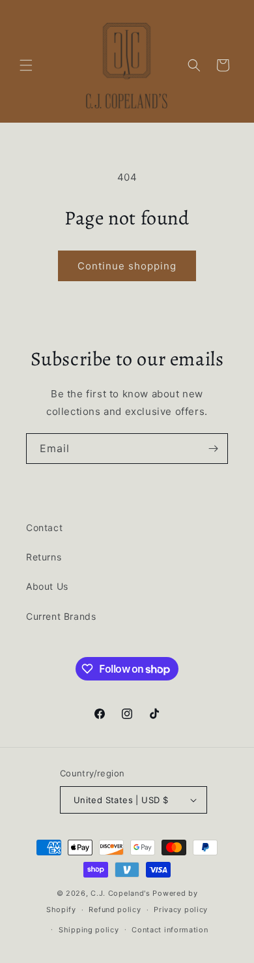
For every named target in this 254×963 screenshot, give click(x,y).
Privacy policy (181, 909)
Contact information (170, 929)
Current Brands (61, 616)
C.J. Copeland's (120, 893)
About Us (47, 586)
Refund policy (115, 909)
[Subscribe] (213, 448)
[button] (26, 65)
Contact (44, 527)
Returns (43, 556)
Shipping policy (89, 929)
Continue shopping (127, 266)
